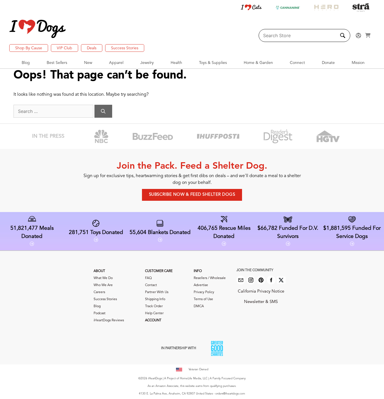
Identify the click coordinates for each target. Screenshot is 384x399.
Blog (97, 306)
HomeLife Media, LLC (193, 378)
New (88, 63)
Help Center (154, 313)
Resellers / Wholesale (210, 278)
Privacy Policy (204, 292)
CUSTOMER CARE (159, 271)
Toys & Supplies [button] (213, 63)
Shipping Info (155, 299)
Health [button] (176, 63)
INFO (198, 271)
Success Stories (124, 48)
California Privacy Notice (261, 291)
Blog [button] (26, 63)
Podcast (99, 313)
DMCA (199, 306)
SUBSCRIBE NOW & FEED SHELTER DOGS (192, 195)
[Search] (103, 111)
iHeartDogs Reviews (109, 320)
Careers (99, 292)
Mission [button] (358, 63)
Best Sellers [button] (57, 63)
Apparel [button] (116, 63)
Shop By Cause (28, 48)
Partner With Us (156, 292)
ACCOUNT (153, 320)
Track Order (154, 306)
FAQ (148, 278)
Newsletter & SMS (261, 302)
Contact (151, 285)
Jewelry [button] (147, 63)
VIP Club (64, 48)
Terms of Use (203, 299)
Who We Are (103, 285)
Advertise (201, 285)
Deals (91, 48)
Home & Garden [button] (258, 63)
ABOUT (99, 271)
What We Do (103, 278)
